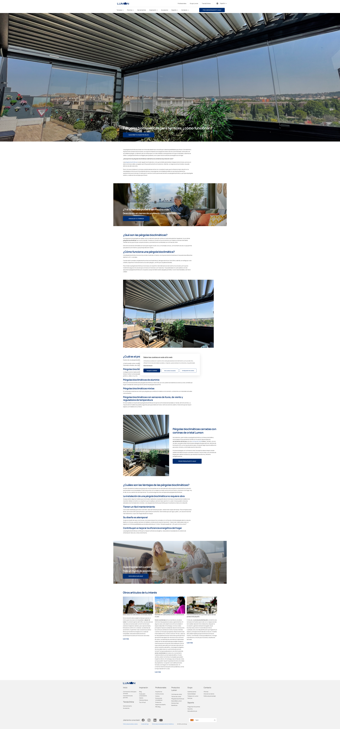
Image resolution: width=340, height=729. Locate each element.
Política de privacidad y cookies (130, 724)
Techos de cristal (176, 696)
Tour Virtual (142, 702)
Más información (147, 365)
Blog (140, 691)
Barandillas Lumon (176, 701)
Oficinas (206, 691)
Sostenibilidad (192, 694)
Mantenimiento (127, 706)
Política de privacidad (210, 696)
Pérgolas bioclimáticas (177, 699)
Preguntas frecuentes (194, 706)
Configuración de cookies (188, 370)
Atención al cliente (209, 694)
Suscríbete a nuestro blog (139, 135)
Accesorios (126, 708)
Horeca (157, 696)
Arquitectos (158, 691)
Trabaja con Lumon (193, 696)
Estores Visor (175, 703)
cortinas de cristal (197, 441)
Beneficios (174, 705)
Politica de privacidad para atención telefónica (163, 724)
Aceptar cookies (152, 370)
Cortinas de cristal (176, 694)
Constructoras (159, 694)
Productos (158, 702)
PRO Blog (157, 707)
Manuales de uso (192, 711)
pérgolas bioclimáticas (131, 162)
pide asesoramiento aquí (212, 10)
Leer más (126, 639)
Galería (141, 698)
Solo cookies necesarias (170, 370)
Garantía (190, 709)
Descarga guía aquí (136, 576)
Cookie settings (144, 724)
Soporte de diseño (160, 704)
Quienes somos (192, 691)
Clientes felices (143, 700)
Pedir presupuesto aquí (187, 461)
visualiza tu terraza (136, 219)
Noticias (190, 698)
